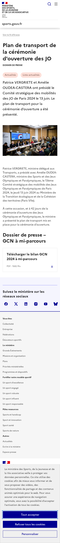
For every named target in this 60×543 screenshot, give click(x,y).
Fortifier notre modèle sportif (17, 377)
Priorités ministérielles (13, 366)
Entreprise (7, 329)
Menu (56, 4)
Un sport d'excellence (13, 382)
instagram (35, 304)
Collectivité (8, 323)
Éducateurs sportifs (12, 339)
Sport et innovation (12, 420)
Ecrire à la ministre (11, 446)
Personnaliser (30, 534)
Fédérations (8, 334)
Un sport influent (11, 398)
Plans (5, 361)
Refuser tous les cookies (30, 524)
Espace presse (9, 452)
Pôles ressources (10, 409)
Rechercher (49, 4)
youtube (45, 304)
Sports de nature (11, 430)
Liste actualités (31, 75)
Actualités (10, 75)
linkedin (25, 304)
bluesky (55, 304)
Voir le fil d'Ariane (11, 34)
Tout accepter (30, 515)
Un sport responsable (13, 404)
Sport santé (8, 425)
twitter (16, 304)
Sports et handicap (12, 414)
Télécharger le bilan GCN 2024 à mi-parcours (27, 256)
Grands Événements (12, 350)
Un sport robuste (11, 393)
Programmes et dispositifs (15, 372)
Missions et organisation (14, 355)
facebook (6, 304)
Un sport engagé (10, 388)
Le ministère (8, 345)
